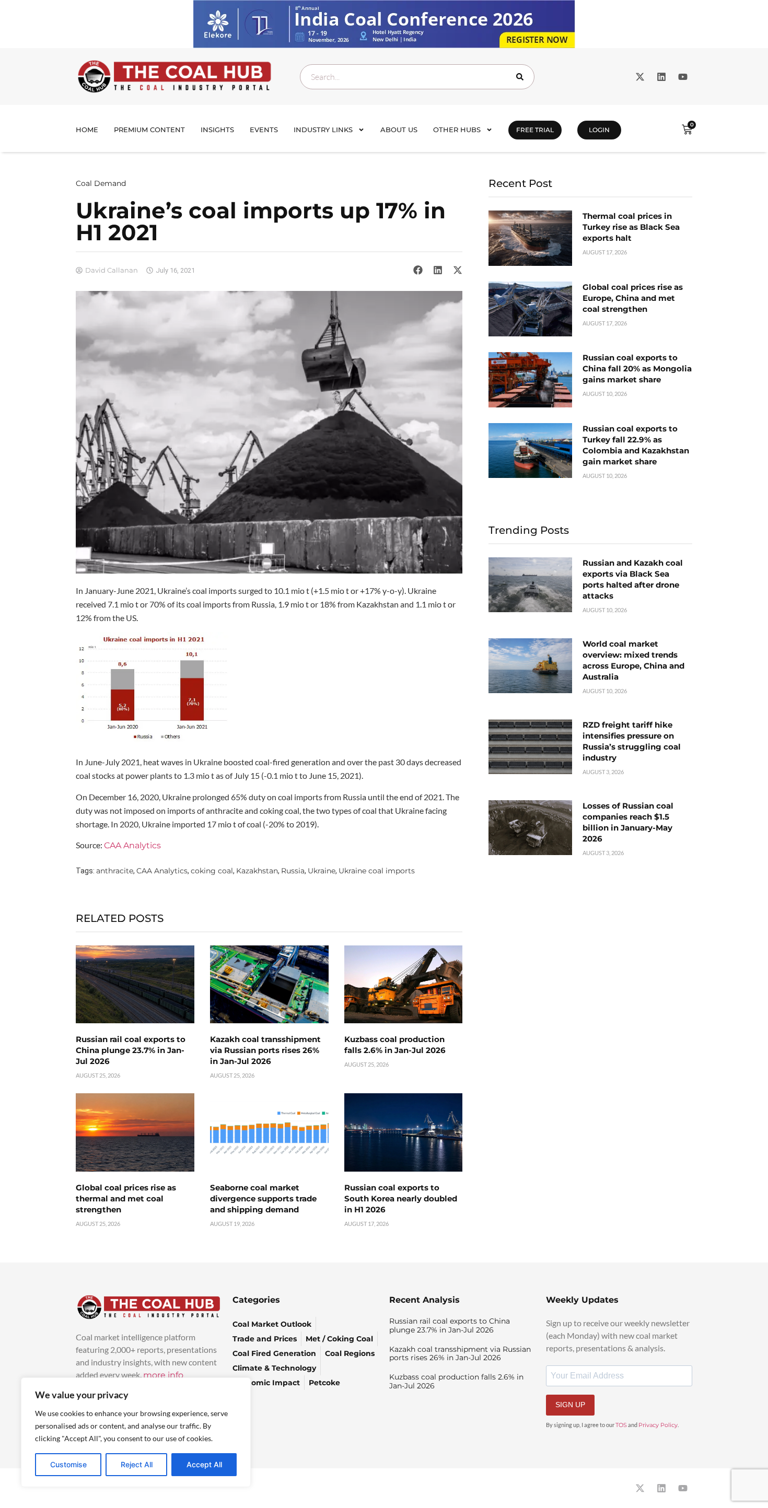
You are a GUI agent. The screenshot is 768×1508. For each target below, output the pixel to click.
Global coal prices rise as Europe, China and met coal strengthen (633, 298)
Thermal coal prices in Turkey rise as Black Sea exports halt (631, 227)
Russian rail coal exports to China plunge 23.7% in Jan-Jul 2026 (130, 1050)
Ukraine (321, 870)
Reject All (137, 1464)
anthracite (114, 870)
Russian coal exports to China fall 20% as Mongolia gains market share (637, 368)
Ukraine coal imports (377, 870)
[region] (136, 1432)
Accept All (204, 1464)
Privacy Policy (658, 1425)
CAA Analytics (132, 845)
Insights (217, 129)
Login (599, 130)
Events (264, 129)
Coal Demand (101, 183)
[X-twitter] (640, 76)
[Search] (522, 76)
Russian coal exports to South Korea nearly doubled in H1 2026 (400, 1198)
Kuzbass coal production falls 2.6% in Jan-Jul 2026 (456, 1381)
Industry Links (323, 129)
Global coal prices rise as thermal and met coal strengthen (126, 1198)
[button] (418, 270)
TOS (621, 1425)
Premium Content (149, 129)
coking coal (212, 870)
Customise (68, 1464)
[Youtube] (682, 76)
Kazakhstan (257, 870)
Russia (293, 870)
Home (87, 129)
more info (163, 1375)
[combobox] (417, 76)
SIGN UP (570, 1404)
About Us (398, 129)
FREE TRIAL (535, 130)
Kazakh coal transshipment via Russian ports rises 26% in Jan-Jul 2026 (265, 1050)
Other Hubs (457, 129)
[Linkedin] (661, 76)
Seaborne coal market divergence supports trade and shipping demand (263, 1198)
